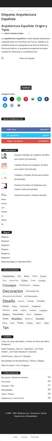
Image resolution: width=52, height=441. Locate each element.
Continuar (26, 88)
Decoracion (13, 291)
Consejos (9, 285)
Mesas (29, 314)
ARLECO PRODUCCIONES (13, 33)
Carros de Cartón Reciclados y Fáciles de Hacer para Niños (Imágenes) (25, 342)
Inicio (3, 10)
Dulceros (21, 301)
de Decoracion (31, 296)
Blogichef (5, 241)
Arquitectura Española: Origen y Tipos (24, 28)
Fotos (14, 306)
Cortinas (36, 285)
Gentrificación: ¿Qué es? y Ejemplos (16, 356)
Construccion (24, 285)
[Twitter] (29, 421)
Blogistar (4, 249)
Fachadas (41, 301)
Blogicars (5, 237)
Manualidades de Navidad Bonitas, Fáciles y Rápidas (22, 361)
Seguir (46, 135)
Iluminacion (24, 306)
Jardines (23, 310)
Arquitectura (9, 276)
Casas (24, 280)
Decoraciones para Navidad (12, 296)
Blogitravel (5, 258)
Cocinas (41, 280)
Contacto (24, 437)
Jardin (15, 310)
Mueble (5, 319)
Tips (6, 328)
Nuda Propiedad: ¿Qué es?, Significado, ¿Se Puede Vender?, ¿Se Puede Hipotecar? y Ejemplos (22, 350)
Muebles (17, 318)
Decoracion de (32, 291)
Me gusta (44, 129)
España (34, 42)
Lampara (33, 310)
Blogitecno (5, 253)
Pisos (5, 323)
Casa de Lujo (13, 280)
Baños (26, 276)
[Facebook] (17, 421)
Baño (19, 276)
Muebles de (29, 319)
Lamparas (43, 310)
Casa (4, 280)
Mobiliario (38, 314)
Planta (12, 323)
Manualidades (18, 314)
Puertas (30, 323)
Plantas (20, 323)
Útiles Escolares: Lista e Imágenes (15, 365)
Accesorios (5, 382)
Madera (6, 314)
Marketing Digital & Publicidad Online (16, 262)
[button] (48, 4)
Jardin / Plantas (7, 394)
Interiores (6, 310)
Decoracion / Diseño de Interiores (14, 378)
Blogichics (5, 245)
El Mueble (30, 301)
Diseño (9, 301)
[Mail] (23, 421)
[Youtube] (36, 421)
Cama (34, 276)
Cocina (33, 280)
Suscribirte (43, 141)
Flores (6, 306)
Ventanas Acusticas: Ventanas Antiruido (30, 195)
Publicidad (35, 437)
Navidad (40, 319)
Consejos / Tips (7, 386)
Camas (43, 276)
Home (15, 437)
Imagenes (36, 306)
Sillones (38, 323)
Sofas (46, 323)
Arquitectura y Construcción (12, 398)
